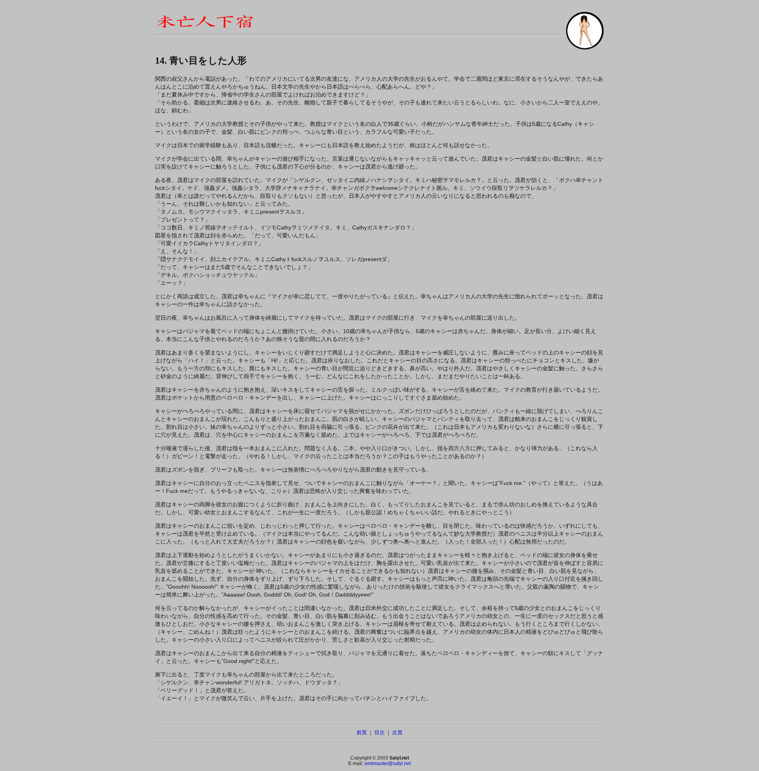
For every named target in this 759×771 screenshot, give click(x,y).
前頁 (362, 732)
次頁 (397, 732)
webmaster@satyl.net (387, 763)
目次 (379, 732)
